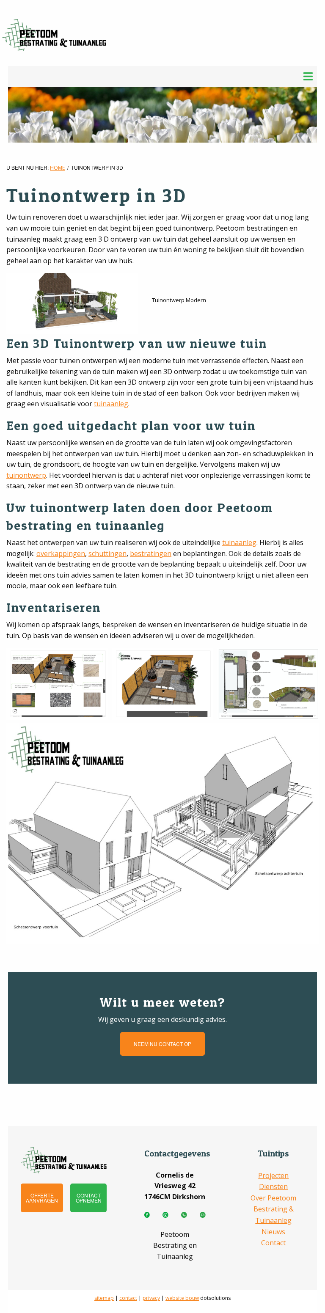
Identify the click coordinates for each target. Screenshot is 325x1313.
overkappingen (60, 553)
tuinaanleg (111, 403)
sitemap (104, 1298)
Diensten (273, 1186)
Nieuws (273, 1231)
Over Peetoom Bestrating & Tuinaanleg (273, 1209)
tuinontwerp (26, 475)
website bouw (182, 1298)
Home (57, 167)
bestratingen (150, 553)
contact (128, 1298)
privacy (151, 1298)
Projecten (273, 1175)
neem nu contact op (162, 1043)
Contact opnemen (89, 1198)
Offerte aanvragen (42, 1198)
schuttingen (107, 553)
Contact (273, 1242)
